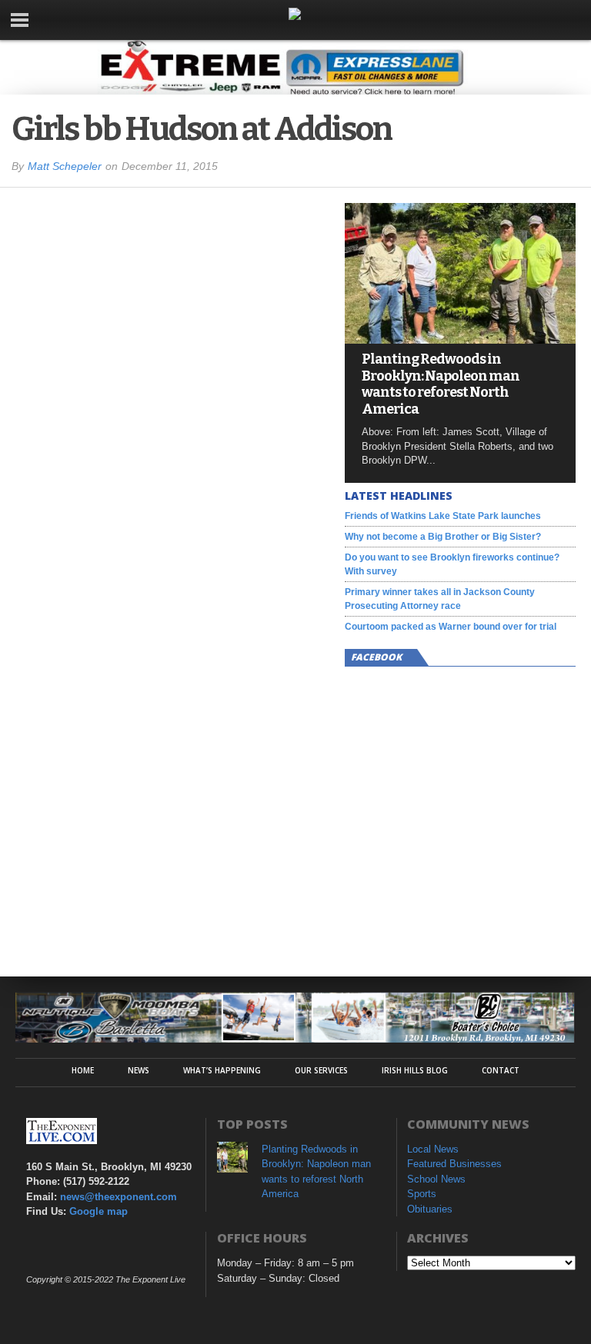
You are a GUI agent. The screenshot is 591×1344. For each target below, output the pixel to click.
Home (83, 1070)
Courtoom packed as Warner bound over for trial (450, 626)
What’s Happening (222, 1070)
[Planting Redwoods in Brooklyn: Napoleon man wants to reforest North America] (460, 339)
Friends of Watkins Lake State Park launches (443, 516)
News (138, 1070)
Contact (500, 1070)
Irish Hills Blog (415, 1070)
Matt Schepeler (65, 166)
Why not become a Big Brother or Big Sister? (443, 536)
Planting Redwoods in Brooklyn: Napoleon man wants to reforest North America (440, 384)
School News (436, 1179)
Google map (98, 1211)
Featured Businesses (454, 1163)
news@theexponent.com (118, 1197)
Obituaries (429, 1209)
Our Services (321, 1070)
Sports (421, 1193)
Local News (433, 1149)
